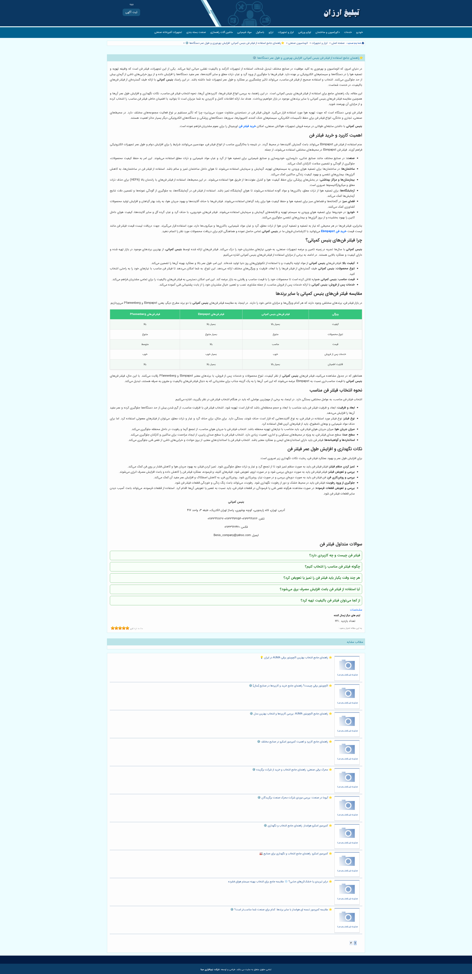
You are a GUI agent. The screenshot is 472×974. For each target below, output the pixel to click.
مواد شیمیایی (244, 32)
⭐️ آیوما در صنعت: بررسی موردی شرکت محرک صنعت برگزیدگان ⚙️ (294, 798)
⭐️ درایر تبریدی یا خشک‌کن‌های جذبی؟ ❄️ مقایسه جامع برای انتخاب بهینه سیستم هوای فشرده (280, 882)
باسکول (260, 32)
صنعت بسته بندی (196, 32)
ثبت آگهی (131, 12)
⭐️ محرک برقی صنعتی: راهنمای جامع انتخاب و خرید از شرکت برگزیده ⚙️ (292, 770)
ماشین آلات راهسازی (221, 32)
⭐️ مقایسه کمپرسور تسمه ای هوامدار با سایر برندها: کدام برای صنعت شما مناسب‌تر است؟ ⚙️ (281, 910)
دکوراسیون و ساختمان (327, 32)
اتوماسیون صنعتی (298, 43)
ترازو (271, 32)
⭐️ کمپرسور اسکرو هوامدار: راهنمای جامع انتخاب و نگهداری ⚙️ (298, 826)
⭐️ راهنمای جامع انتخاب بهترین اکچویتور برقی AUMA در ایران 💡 (296, 658)
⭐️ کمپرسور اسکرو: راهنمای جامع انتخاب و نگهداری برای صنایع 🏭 (295, 854)
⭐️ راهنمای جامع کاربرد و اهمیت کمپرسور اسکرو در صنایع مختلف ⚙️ (294, 742)
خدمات (348, 32)
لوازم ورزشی (304, 32)
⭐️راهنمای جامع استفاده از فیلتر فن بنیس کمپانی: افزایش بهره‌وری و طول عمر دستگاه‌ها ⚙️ (234, 43)
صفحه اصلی (338, 43)
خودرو (359, 32)
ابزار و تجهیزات (286, 32)
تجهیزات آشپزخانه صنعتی (168, 32)
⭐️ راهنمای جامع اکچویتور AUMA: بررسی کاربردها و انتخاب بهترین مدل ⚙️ (291, 714)
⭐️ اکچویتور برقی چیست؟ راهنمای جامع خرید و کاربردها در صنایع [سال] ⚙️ (290, 686)
